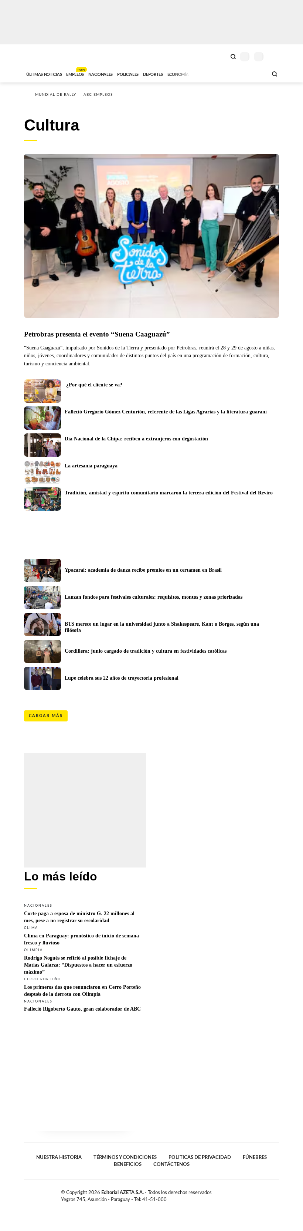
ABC (38, 55)
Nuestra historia (59, 1157)
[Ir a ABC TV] (202, 74)
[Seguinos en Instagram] (276, 1194)
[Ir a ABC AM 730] (223, 74)
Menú (274, 56)
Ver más (85, 913)
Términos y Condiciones (125, 1157)
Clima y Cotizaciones (221, 55)
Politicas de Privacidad (199, 1157)
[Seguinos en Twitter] (260, 1194)
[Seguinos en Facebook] (253, 1194)
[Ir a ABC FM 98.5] (252, 74)
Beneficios (128, 1164)
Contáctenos (171, 1164)
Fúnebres (255, 1157)
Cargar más (46, 716)
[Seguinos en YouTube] (268, 1194)
